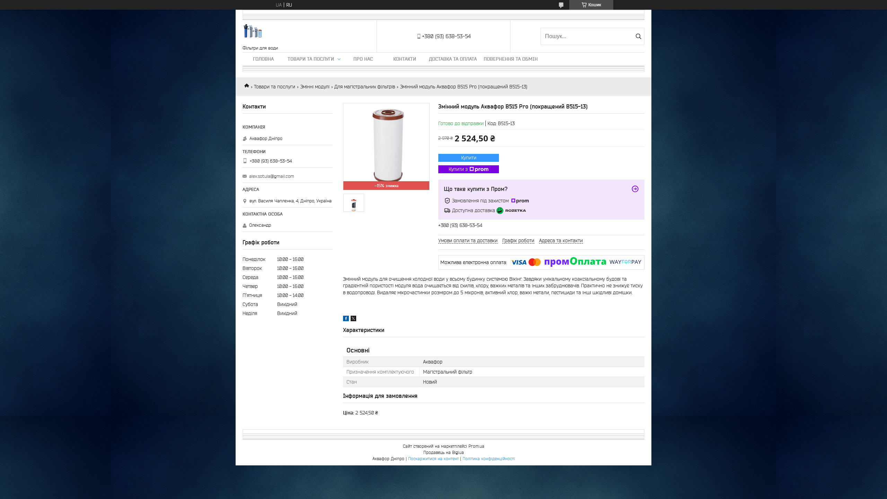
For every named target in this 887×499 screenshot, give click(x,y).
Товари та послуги (311, 59)
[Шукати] (638, 36)
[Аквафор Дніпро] (253, 33)
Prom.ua (476, 446)
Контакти (404, 59)
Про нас (363, 59)
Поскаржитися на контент (433, 458)
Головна (263, 59)
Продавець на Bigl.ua (443, 452)
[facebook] (346, 319)
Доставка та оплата (453, 59)
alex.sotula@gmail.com (271, 176)
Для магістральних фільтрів (364, 86)
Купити (468, 157)
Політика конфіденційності (489, 458)
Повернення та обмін (511, 59)
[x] (353, 319)
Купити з (458, 169)
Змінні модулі (315, 86)
